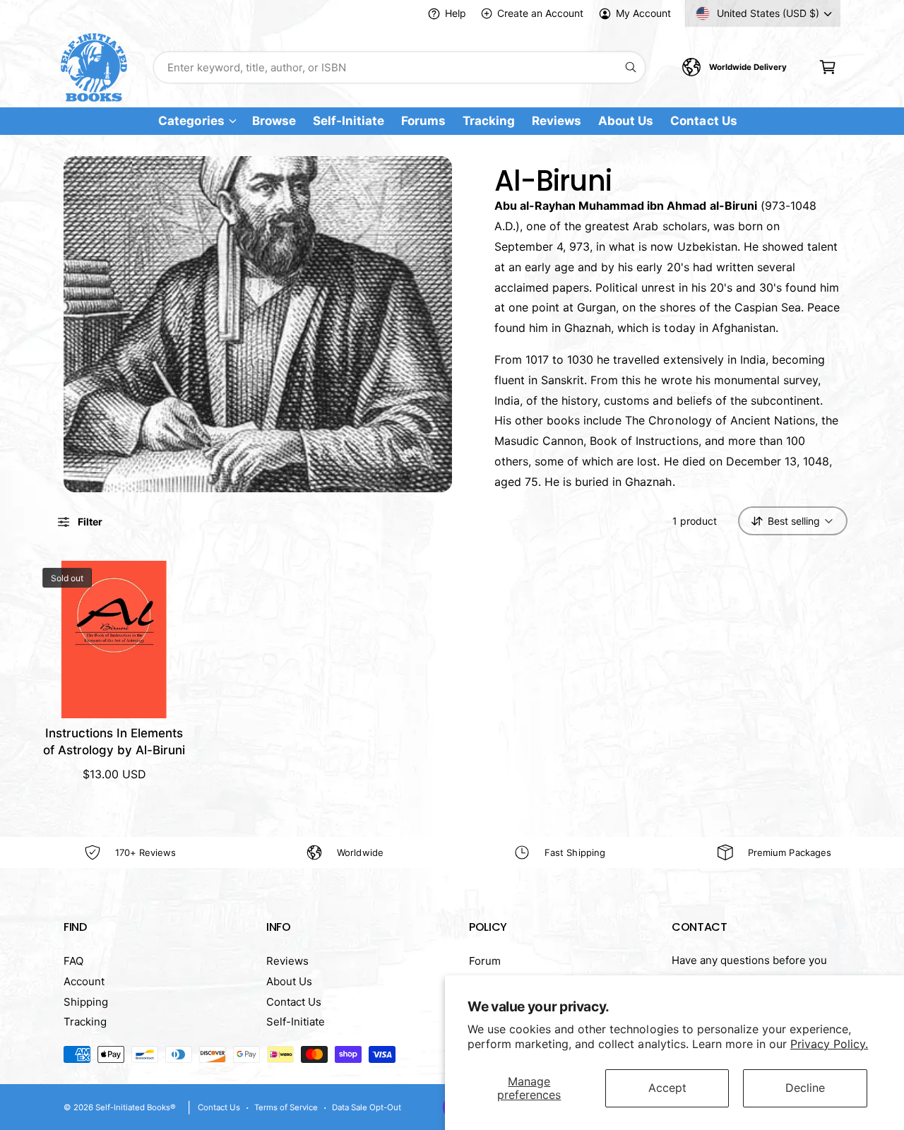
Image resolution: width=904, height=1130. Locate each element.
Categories (191, 121)
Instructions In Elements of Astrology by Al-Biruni (114, 741)
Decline (805, 1088)
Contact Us (293, 1002)
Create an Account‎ (540, 13)
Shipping (86, 1002)
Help (455, 13)
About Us (289, 981)
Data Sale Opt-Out (366, 1107)
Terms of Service (286, 1107)
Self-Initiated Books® (135, 1107)
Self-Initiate (295, 1021)
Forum (485, 961)
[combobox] (399, 67)
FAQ (73, 961)
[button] (827, 67)
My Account (643, 13)
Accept (667, 1088)
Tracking (85, 1021)
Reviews (287, 961)
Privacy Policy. (829, 1044)
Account (84, 981)
